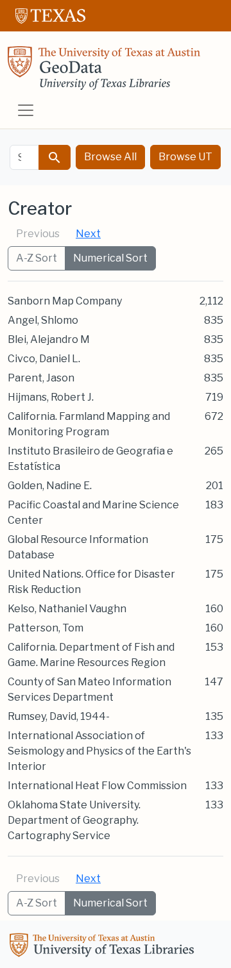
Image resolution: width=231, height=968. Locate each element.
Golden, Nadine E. (50, 486)
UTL (104, 947)
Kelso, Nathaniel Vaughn (67, 609)
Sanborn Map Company (65, 301)
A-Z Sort (36, 258)
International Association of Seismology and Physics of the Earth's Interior (99, 751)
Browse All (110, 157)
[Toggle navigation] (26, 110)
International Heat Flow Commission (97, 786)
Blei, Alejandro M (49, 339)
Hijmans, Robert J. (51, 397)
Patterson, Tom (45, 628)
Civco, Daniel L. (44, 359)
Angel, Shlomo (43, 320)
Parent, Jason (41, 378)
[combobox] (24, 157)
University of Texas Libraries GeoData (104, 71)
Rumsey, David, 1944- (59, 716)
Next (88, 234)
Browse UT (185, 157)
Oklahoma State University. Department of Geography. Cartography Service (74, 820)
